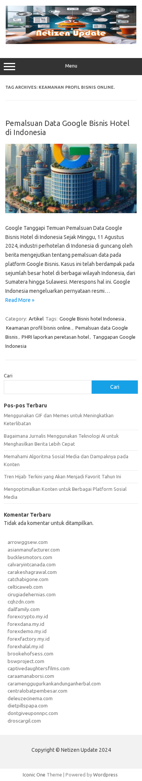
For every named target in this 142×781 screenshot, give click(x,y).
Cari (8, 375)
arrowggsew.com (28, 542)
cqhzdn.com (21, 602)
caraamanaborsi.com (31, 676)
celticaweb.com (25, 587)
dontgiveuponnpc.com (33, 713)
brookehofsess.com (30, 654)
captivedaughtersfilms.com (39, 668)
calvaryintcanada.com (32, 564)
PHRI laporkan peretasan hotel (55, 336)
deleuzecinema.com (30, 698)
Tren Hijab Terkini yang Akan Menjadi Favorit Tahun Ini (62, 476)
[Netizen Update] (71, 42)
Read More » (19, 300)
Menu (71, 66)
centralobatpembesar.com (37, 691)
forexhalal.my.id (26, 646)
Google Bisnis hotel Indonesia (91, 318)
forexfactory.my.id (29, 639)
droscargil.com (24, 721)
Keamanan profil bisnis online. (39, 327)
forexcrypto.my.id (28, 616)
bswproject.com (26, 661)
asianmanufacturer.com (34, 550)
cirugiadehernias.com (32, 594)
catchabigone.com (28, 579)
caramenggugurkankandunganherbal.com (54, 683)
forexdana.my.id (26, 624)
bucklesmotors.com (30, 557)
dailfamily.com (24, 609)
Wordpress (105, 774)
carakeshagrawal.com (32, 572)
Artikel (36, 318)
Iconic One (34, 774)
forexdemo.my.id (27, 631)
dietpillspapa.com (28, 705)
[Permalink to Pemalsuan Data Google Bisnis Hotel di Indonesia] (71, 211)
